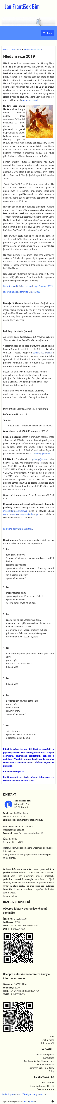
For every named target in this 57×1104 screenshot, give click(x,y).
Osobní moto (48, 1039)
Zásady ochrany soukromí (34, 1094)
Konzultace (48, 1057)
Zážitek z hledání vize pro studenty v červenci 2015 (28, 286)
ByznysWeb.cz (30, 1101)
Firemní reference (45, 1089)
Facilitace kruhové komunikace (39, 1061)
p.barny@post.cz (40, 459)
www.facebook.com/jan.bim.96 (28, 833)
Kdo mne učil (47, 1043)
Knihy (51, 1071)
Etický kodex (48, 1082)
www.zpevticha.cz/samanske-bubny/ (20, 514)
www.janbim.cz (16, 826)
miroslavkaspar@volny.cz (15, 510)
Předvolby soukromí (11, 1094)
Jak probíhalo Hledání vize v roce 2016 (21, 291)
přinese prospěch (45, 875)
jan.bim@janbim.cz (42, 453)
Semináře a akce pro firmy (41, 1067)
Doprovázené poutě (44, 1054)
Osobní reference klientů (42, 1086)
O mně (51, 1036)
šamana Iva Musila (42, 352)
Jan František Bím (22, 6)
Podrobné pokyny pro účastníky (18, 528)
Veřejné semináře (45, 1064)
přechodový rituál (29, 100)
